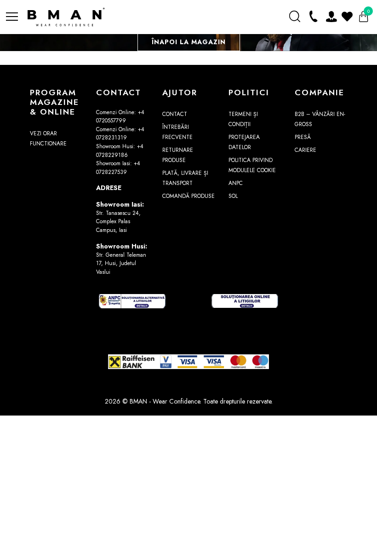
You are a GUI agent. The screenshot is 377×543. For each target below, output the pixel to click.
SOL (233, 196)
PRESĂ (303, 137)
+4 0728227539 (118, 167)
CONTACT (174, 114)
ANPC (235, 183)
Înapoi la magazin (189, 41)
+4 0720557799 (120, 116)
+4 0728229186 (119, 150)
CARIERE (305, 150)
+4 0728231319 (120, 133)
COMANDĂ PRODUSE (188, 196)
